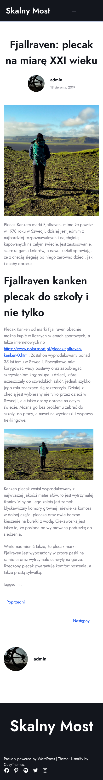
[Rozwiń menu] (74, 11)
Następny (81, 621)
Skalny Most (28, 11)
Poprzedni (15, 602)
